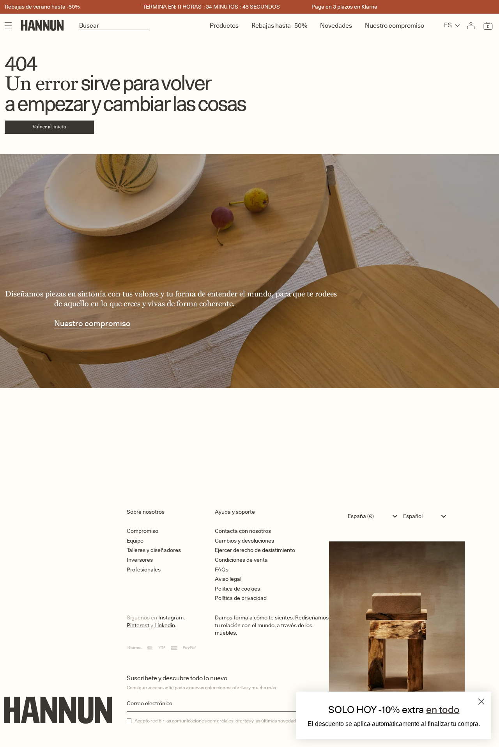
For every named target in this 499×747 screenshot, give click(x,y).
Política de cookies (237, 589)
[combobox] (374, 516)
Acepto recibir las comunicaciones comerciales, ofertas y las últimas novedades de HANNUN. (231, 721)
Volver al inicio (49, 127)
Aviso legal (228, 579)
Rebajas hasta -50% (279, 25)
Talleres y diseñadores (154, 550)
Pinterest (138, 625)
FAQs (221, 569)
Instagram (171, 617)
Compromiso (142, 531)
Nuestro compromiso (394, 25)
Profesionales (144, 569)
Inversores (140, 560)
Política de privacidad (241, 598)
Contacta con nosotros (243, 531)
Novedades (336, 25)
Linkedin (164, 625)
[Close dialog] (481, 701)
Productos (224, 25)
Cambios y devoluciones (244, 541)
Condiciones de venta (241, 560)
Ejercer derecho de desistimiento (255, 550)
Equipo (135, 541)
